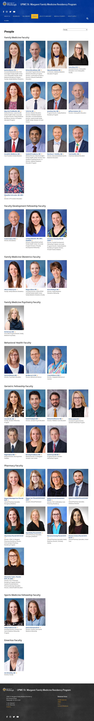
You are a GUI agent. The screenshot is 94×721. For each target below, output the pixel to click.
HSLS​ (59, 704)
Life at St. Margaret (45, 16)
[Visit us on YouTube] (14, 11)
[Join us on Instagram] (7, 11)
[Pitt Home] (10, 3)
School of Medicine (63, 706)
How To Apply (72, 16)
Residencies (16, 16)
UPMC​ (59, 702)
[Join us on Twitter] (10, 11)
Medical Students (59, 16)
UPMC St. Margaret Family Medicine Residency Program (48, 4)
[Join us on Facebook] (3, 11)
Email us (8, 707)
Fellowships (26, 16)
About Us (7, 16)
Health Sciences (62, 700)
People (35, 16)
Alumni (6, 20)
